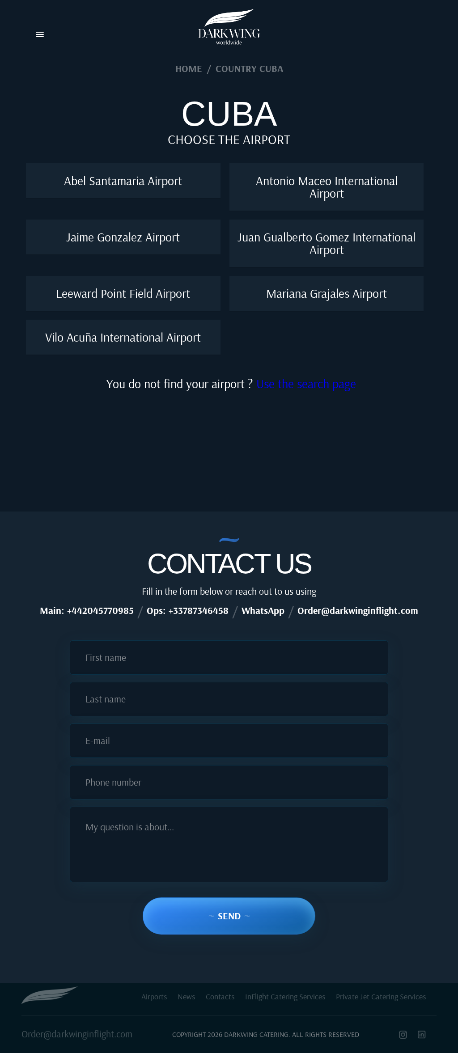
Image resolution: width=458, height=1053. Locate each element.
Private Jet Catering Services (381, 996)
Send (229, 915)
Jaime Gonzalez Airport (123, 237)
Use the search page (306, 383)
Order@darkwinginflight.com (357, 610)
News (186, 996)
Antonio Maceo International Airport (327, 187)
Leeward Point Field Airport (123, 293)
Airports (154, 996)
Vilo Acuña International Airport (123, 337)
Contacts (220, 996)
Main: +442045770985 (87, 610)
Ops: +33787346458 (188, 610)
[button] (39, 35)
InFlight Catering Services (285, 996)
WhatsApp (263, 610)
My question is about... (129, 826)
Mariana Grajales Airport (326, 293)
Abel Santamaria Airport (123, 180)
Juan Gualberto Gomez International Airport (326, 243)
